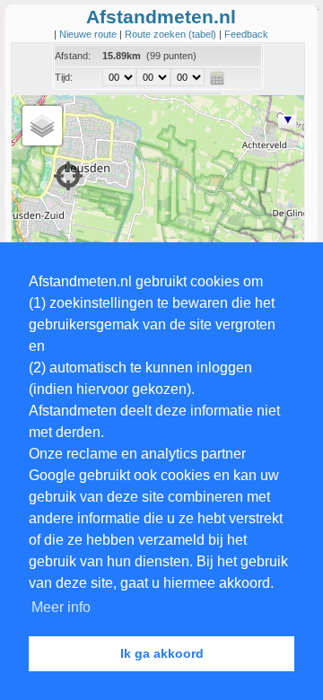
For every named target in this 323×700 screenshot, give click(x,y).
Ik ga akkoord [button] (162, 653)
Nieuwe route (89, 34)
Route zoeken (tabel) (172, 34)
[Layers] (42, 125)
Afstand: (73, 55)
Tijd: (64, 77)
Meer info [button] (61, 607)
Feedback (246, 34)
